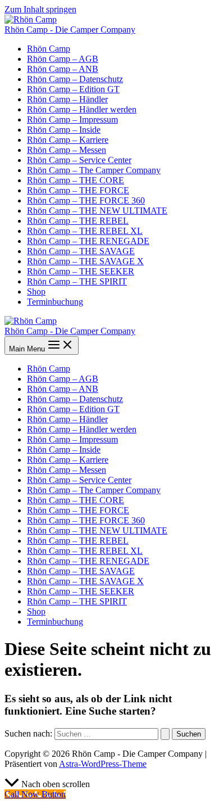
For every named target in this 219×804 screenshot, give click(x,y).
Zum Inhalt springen (40, 9)
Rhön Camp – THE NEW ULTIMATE (97, 210)
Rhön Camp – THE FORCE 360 (86, 200)
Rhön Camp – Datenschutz (75, 79)
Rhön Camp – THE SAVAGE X (85, 261)
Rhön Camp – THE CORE (75, 180)
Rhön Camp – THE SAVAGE (81, 251)
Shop (36, 291)
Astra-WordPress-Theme (103, 764)
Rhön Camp (48, 48)
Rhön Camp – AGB (62, 59)
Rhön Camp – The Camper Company (94, 170)
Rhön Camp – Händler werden (81, 109)
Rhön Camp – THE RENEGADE (88, 241)
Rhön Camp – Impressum (72, 119)
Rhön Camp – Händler (67, 99)
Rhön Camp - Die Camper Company (69, 29)
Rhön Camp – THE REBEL (78, 220)
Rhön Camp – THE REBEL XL (85, 231)
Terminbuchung (55, 301)
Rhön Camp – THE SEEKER (80, 271)
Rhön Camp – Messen (66, 150)
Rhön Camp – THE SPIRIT (77, 281)
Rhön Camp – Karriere (67, 139)
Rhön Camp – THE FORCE (78, 190)
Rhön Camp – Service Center (79, 160)
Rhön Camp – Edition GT (73, 89)
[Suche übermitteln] (165, 734)
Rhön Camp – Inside (64, 129)
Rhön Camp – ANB (62, 69)
